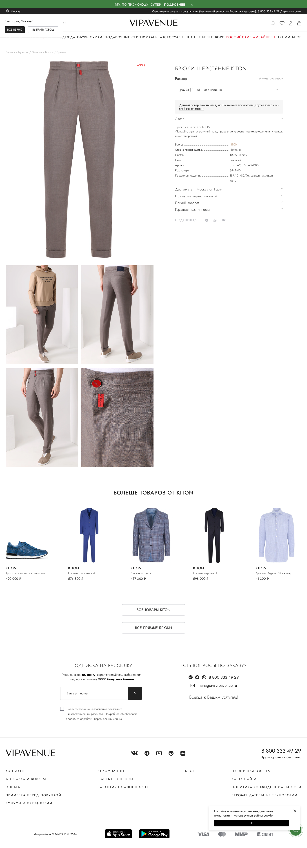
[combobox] (229, 89)
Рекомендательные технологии (265, 795)
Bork (219, 37)
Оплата (13, 787)
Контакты (15, 771)
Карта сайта (244, 779)
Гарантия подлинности (123, 787)
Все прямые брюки (153, 627)
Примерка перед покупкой (33, 795)
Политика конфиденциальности (266, 787)
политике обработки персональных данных (95, 719)
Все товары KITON (154, 609)
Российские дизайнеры (251, 37)
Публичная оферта (251, 771)
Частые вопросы (115, 779)
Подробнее (174, 4)
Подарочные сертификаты (131, 37)
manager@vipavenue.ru (217, 685)
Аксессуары (171, 37)
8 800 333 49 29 (268, 11)
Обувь (83, 37)
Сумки (96, 37)
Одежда (67, 37)
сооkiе (268, 815)
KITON (234, 144)
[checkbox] (99, 714)
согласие (80, 709)
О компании (111, 771)
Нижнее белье (199, 37)
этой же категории (191, 108)
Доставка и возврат (26, 779)
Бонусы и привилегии (29, 803)
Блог (296, 37)
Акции (284, 37)
